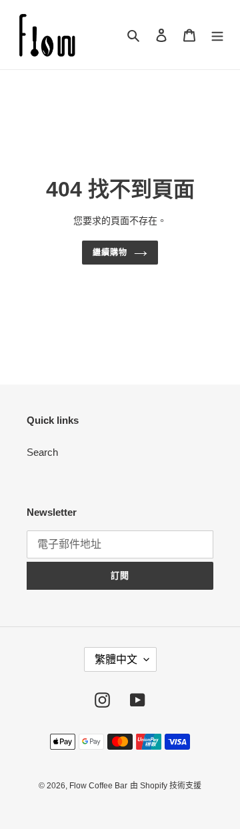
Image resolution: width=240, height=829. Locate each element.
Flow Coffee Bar (98, 785)
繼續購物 (110, 252)
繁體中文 (116, 659)
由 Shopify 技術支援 (165, 785)
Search (42, 452)
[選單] (217, 35)
